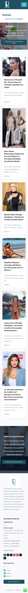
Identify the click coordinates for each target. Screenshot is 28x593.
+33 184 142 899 (15, 543)
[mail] (20, 555)
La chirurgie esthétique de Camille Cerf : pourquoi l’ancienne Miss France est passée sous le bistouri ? (13, 395)
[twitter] (11, 555)
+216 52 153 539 (15, 546)
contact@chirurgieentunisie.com (12, 541)
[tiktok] (8, 555)
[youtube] (17, 555)
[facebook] (5, 555)
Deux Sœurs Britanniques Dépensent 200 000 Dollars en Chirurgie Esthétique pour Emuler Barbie (14, 156)
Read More (6, 102)
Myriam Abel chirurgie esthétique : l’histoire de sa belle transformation (14, 217)
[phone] (5, 558)
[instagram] (14, 555)
